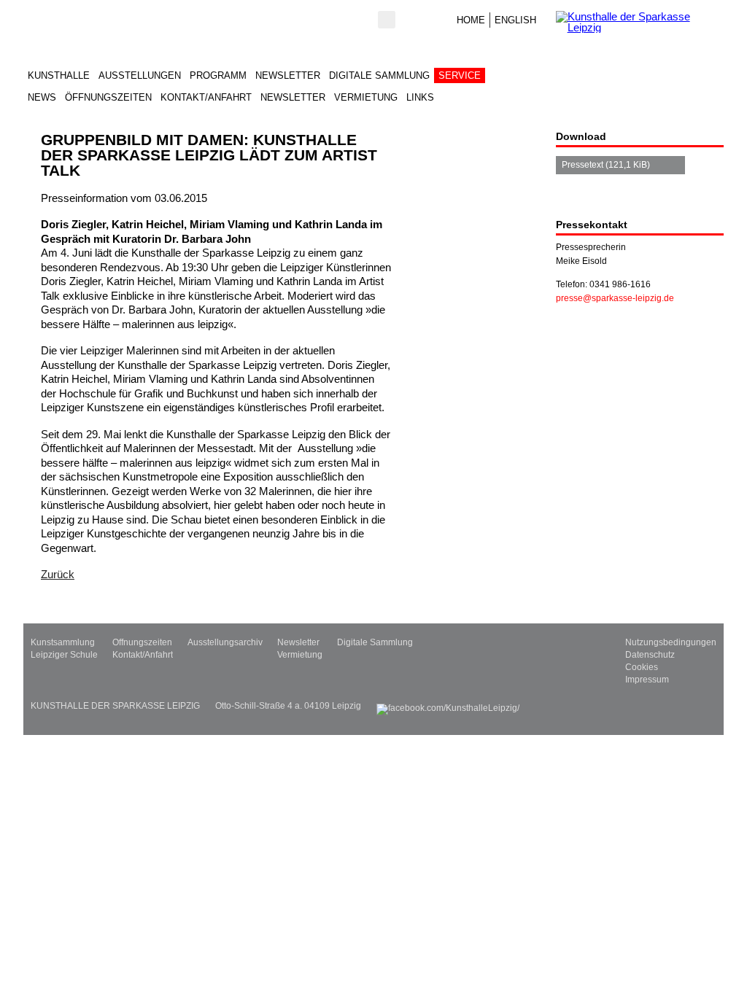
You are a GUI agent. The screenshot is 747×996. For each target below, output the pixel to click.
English (515, 20)
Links (420, 97)
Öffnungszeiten (108, 97)
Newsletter (287, 75)
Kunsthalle (59, 75)
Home (471, 20)
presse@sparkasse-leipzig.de (615, 298)
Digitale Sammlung (379, 75)
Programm (218, 75)
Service (459, 75)
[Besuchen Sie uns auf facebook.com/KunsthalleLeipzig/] (447, 706)
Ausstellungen (139, 75)
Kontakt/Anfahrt (206, 97)
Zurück (57, 574)
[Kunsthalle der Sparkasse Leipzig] (640, 22)
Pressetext (606, 165)
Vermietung (366, 97)
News (42, 97)
